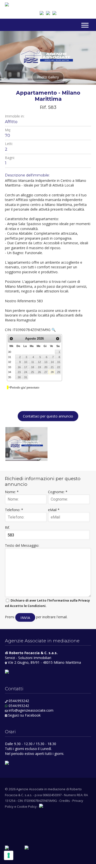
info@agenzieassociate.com (31, 710)
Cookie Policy (27, 806)
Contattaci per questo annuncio (48, 416)
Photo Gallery (48, 77)
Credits (64, 800)
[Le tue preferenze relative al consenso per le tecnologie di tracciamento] (8, 855)
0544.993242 (19, 700)
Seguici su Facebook (24, 715)
